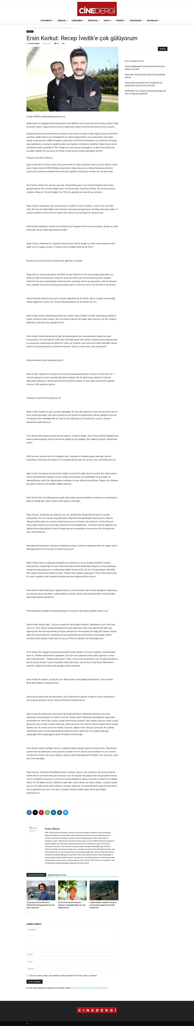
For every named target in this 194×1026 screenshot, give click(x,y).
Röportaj (93, 20)
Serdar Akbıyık (34, 43)
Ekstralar (152, 20)
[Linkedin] (53, 812)
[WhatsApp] (47, 812)
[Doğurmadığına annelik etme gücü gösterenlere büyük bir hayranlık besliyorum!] (104, 890)
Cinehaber (77, 20)
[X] (35, 812)
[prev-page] (28, 913)
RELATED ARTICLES (36, 875)
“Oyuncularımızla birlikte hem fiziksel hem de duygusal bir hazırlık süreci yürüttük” (40, 905)
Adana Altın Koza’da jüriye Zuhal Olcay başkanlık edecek (145, 75)
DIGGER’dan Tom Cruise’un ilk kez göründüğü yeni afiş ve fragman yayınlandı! (145, 92)
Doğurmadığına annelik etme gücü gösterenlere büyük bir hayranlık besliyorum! (103, 905)
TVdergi (120, 20)
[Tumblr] (59, 812)
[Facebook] (29, 812)
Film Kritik (46, 20)
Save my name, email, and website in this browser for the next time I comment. (63, 975)
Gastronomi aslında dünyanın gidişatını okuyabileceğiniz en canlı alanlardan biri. (72, 905)
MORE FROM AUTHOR (57, 875)
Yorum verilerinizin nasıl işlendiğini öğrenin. (90, 988)
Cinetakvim (135, 20)
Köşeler (62, 20)
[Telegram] (65, 812)
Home (29, 28)
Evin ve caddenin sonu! (134, 61)
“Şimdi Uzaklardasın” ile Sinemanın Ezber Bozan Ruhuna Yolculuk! (145, 67)
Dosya (107, 20)
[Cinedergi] (97, 9)
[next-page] (32, 913)
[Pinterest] (41, 812)
